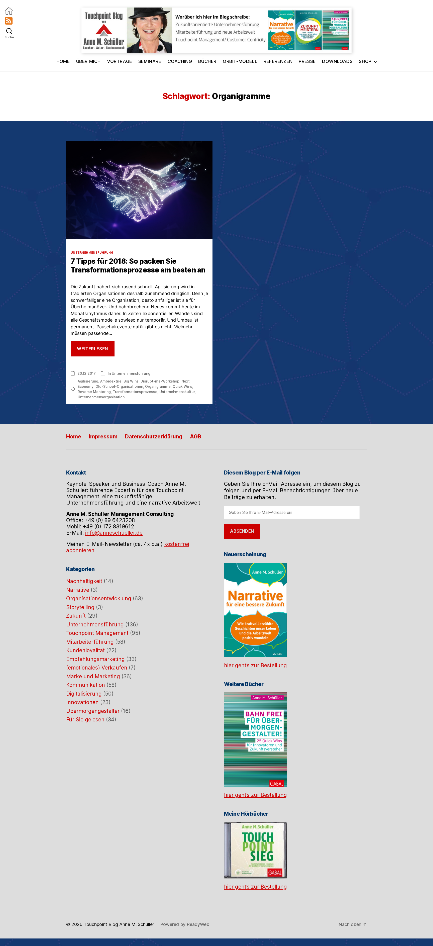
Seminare (149, 61)
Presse (307, 61)
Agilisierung (88, 381)
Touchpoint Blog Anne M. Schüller (119, 924)
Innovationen (82, 702)
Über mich (88, 61)
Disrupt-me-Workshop (160, 381)
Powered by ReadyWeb (184, 924)
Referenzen (278, 61)
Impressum (103, 436)
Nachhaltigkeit (84, 581)
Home (63, 61)
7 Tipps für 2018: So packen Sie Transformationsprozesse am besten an (138, 265)
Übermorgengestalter (93, 711)
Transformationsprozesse (135, 392)
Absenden (242, 531)
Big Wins (131, 381)
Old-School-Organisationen (119, 386)
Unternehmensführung (92, 252)
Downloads (337, 61)
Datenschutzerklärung (153, 436)
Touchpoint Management (97, 633)
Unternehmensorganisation (101, 397)
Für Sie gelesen (85, 719)
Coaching (180, 61)
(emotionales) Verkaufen (96, 668)
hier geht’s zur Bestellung (255, 665)
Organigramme (158, 386)
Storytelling (80, 607)
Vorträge (119, 61)
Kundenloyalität (85, 650)
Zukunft (76, 616)
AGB (195, 436)
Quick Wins (182, 386)
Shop (365, 61)
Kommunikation (85, 685)
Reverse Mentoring (94, 392)
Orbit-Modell (240, 61)
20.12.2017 (86, 373)
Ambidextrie (111, 381)
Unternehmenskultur (177, 392)
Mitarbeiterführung (90, 642)
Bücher (207, 61)
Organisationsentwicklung (98, 598)
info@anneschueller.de (114, 533)
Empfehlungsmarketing (95, 659)
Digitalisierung (84, 694)
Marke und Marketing (93, 676)
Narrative (77, 590)
